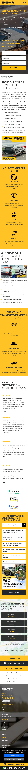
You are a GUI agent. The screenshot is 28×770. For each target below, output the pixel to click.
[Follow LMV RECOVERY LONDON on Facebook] (2, 698)
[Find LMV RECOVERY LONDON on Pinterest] (8, 698)
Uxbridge (4, 722)
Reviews (4, 712)
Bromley (4, 727)
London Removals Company (14, 673)
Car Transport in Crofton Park (16, 94)
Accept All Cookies (14, 755)
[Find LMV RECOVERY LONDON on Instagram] (10, 698)
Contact (4, 707)
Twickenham (5, 725)
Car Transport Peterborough (14, 681)
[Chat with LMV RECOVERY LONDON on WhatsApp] (5, 768)
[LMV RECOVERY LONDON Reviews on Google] (14, 507)
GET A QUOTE (14, 68)
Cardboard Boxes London (14, 678)
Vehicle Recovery (14, 658)
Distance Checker (6, 745)
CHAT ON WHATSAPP (16, 768)
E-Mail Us (5, 693)
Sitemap (4, 747)
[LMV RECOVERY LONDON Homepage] (8, 2)
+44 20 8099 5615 (15, 663)
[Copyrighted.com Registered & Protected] (6, 701)
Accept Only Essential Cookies (14, 759)
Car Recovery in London (13, 103)
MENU (24, 2)
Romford (4, 729)
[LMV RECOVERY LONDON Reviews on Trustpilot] (14, 491)
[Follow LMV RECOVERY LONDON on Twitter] (5, 698)
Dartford (4, 734)
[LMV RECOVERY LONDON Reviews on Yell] (14, 499)
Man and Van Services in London (14, 675)
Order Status (5, 740)
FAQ (3, 709)
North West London (6, 732)
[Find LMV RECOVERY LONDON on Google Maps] (12, 698)
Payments (4, 743)
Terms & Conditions (6, 716)
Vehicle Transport (9, 76)
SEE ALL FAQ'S (14, 592)
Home (2, 76)
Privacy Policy (22, 752)
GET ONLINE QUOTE (15, 764)
